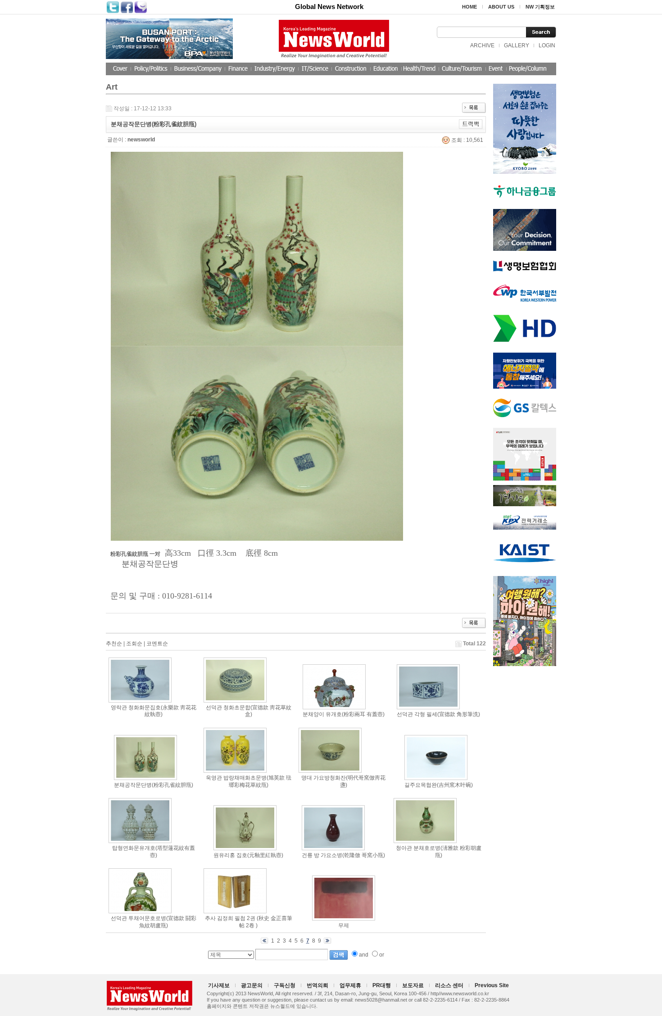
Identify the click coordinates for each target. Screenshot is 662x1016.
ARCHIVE (482, 45)
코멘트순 (157, 643)
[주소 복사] (471, 124)
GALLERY (516, 45)
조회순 (134, 643)
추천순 (114, 643)
